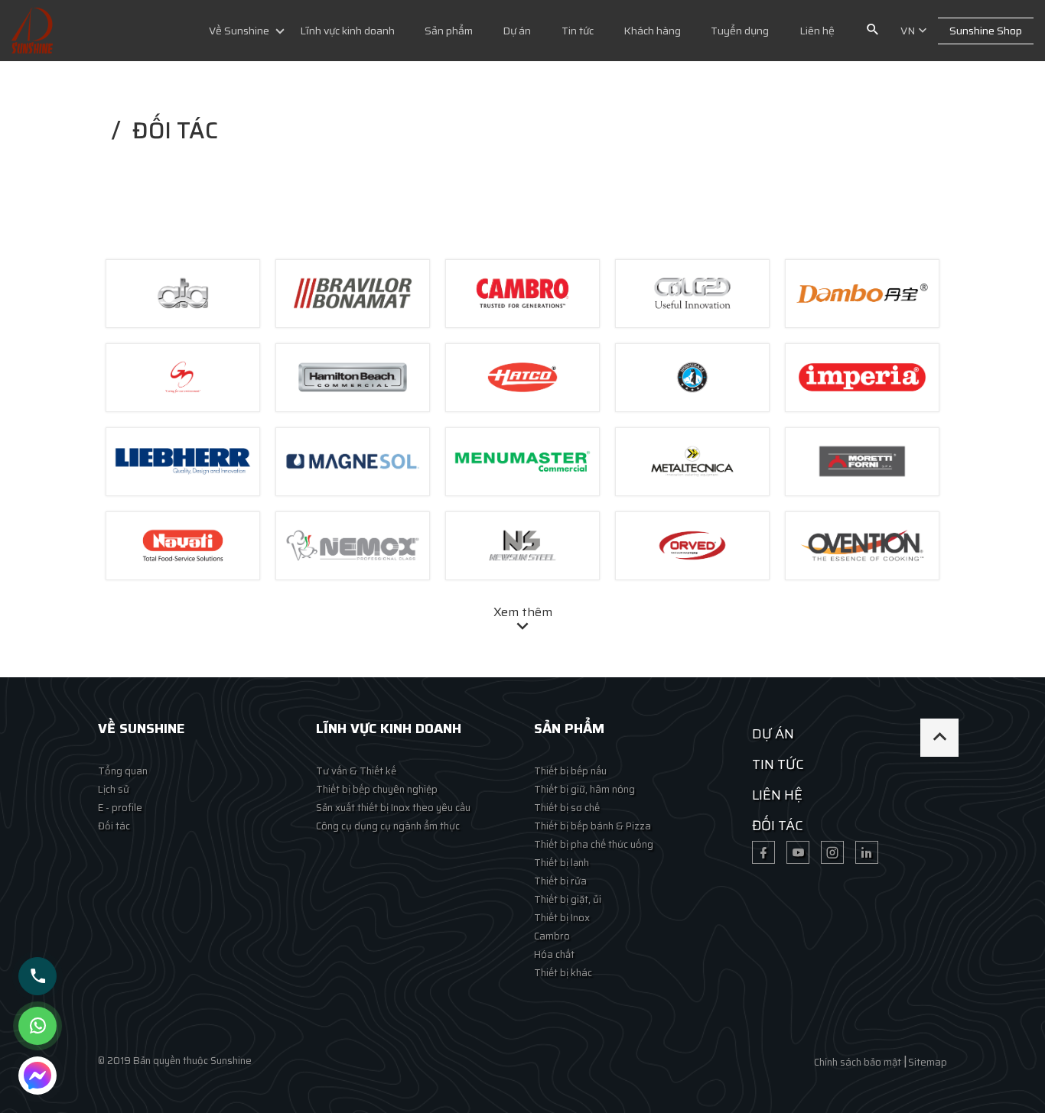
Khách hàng (652, 30)
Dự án (517, 30)
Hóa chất (554, 954)
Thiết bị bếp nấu (570, 771)
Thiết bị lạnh (561, 863)
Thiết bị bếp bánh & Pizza (592, 826)
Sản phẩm (449, 30)
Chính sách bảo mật (857, 1062)
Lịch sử (113, 789)
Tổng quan (123, 771)
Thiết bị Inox (562, 918)
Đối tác (114, 826)
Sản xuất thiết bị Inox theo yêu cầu (393, 808)
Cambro (552, 936)
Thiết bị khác (563, 973)
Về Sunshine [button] (239, 30)
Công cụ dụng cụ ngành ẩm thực (388, 826)
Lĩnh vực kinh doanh (347, 30)
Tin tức (578, 30)
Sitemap (927, 1062)
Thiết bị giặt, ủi (567, 899)
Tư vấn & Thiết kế (356, 771)
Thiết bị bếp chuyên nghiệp (377, 789)
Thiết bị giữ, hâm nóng (584, 789)
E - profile (120, 808)
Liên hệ (817, 30)
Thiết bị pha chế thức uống (593, 844)
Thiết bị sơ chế (567, 808)
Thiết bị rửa (560, 881)
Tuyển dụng (740, 30)
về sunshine (141, 728)
